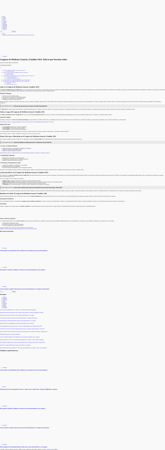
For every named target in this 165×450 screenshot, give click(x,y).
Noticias (4, 17)
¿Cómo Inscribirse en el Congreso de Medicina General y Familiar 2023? (16, 80)
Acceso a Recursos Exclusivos (12, 84)
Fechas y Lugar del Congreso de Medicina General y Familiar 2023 (15, 72)
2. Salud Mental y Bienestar (11, 77)
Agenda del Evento (10, 74)
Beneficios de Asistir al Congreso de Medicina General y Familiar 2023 (16, 81)
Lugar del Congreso (10, 73)
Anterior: (16, 227)
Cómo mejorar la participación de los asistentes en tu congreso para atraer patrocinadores (23, 250)
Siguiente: (18, 228)
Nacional (4, 22)
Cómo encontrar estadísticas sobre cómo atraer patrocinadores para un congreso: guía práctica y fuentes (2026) (22, 342)
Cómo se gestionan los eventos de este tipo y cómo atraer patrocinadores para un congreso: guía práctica (21, 326)
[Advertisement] (82, 46)
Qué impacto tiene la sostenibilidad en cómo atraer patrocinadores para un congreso (17, 323)
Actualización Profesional (11, 82)
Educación (5, 28)
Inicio (4, 16)
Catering (4, 23)
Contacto (4, 29)
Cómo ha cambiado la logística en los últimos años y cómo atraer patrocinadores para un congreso (20, 337)
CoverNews (48, 449)
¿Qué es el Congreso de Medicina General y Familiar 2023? (14, 70)
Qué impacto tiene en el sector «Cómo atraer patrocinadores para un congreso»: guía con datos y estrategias (22, 339)
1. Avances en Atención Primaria (12, 76)
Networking (9, 83)
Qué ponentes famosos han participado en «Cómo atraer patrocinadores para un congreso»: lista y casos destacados (23, 347)
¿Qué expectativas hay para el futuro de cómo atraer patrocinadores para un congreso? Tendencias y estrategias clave (23, 331)
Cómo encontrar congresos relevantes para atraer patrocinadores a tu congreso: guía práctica (24, 289)
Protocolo (5, 26)
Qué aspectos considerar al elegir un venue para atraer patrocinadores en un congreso (22, 269)
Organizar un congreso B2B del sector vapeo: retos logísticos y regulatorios (15, 345)
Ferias (4, 19)
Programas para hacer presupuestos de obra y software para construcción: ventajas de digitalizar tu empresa (21, 312)
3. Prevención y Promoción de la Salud (13, 78)
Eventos (4, 18)
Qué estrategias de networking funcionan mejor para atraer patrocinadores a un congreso (18, 320)
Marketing (5, 24)
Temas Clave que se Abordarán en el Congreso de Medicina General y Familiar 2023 (18, 75)
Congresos (5, 21)
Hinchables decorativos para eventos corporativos (10, 334)
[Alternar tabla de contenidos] (1, 68)
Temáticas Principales (10, 71)
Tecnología (5, 25)
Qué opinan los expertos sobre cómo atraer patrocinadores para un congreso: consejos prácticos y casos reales (22, 328)
